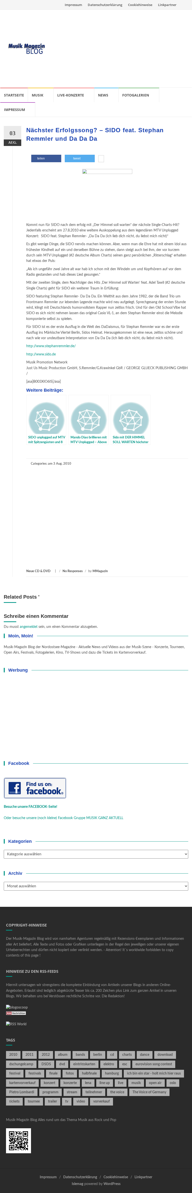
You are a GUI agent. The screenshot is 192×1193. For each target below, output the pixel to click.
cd (112, 1055)
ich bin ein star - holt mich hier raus (154, 1073)
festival (14, 1073)
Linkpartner (167, 4)
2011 (30, 1055)
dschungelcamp (21, 1064)
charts (127, 1055)
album (63, 1055)
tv (66, 1101)
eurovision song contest (154, 1064)
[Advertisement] (119, 48)
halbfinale (89, 1073)
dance (144, 1055)
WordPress (112, 1184)
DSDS (46, 1064)
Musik (37, 95)
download (165, 1055)
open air (155, 1083)
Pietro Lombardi (21, 1092)
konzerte (70, 1083)
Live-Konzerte (70, 95)
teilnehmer (94, 1092)
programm (50, 1092)
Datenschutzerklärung (105, 4)
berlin (97, 1055)
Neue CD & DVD (38, 571)
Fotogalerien (135, 95)
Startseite (14, 95)
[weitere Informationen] (101, 159)
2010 (13, 1055)
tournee (34, 1101)
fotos (70, 1073)
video (80, 1101)
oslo (173, 1083)
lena (88, 1083)
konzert (49, 1083)
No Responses (72, 571)
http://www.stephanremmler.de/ (51, 346)
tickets (14, 1101)
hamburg (112, 1073)
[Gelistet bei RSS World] (16, 1024)
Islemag (77, 1184)
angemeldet (29, 627)
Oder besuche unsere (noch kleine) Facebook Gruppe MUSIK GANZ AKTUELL (63, 818)
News (103, 95)
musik (136, 1083)
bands (80, 1055)
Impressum (73, 4)
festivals (34, 1073)
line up (105, 1083)
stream (72, 1092)
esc (124, 1064)
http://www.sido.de (41, 354)
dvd (62, 1064)
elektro (109, 1064)
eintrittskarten (84, 1064)
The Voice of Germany (149, 1092)
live (120, 1083)
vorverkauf (101, 1101)
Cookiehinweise (140, 4)
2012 (46, 1055)
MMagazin (100, 571)
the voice (117, 1092)
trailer (52, 1101)
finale (53, 1073)
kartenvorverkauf (22, 1083)
